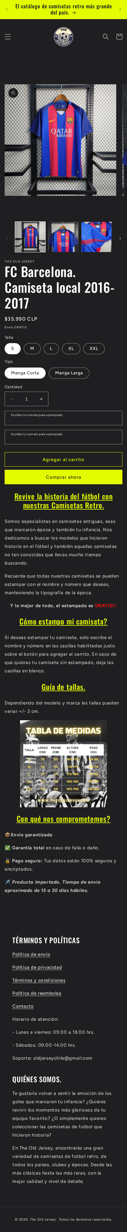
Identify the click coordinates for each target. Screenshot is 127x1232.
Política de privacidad (37, 967)
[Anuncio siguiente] (120, 9)
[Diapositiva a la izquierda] (7, 238)
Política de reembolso (37, 993)
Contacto (23, 1006)
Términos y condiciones (38, 980)
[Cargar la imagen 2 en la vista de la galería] (63, 237)
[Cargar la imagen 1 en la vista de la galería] (30, 237)
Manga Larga (69, 373)
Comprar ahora (63, 477)
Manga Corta (25, 373)
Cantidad (13, 387)
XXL (94, 348)
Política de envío (31, 954)
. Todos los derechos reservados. (84, 1219)
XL (71, 348)
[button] (7, 37)
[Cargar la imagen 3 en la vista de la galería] (96, 237)
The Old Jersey (43, 1219)
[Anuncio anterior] (7, 9)
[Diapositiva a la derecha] (120, 238)
